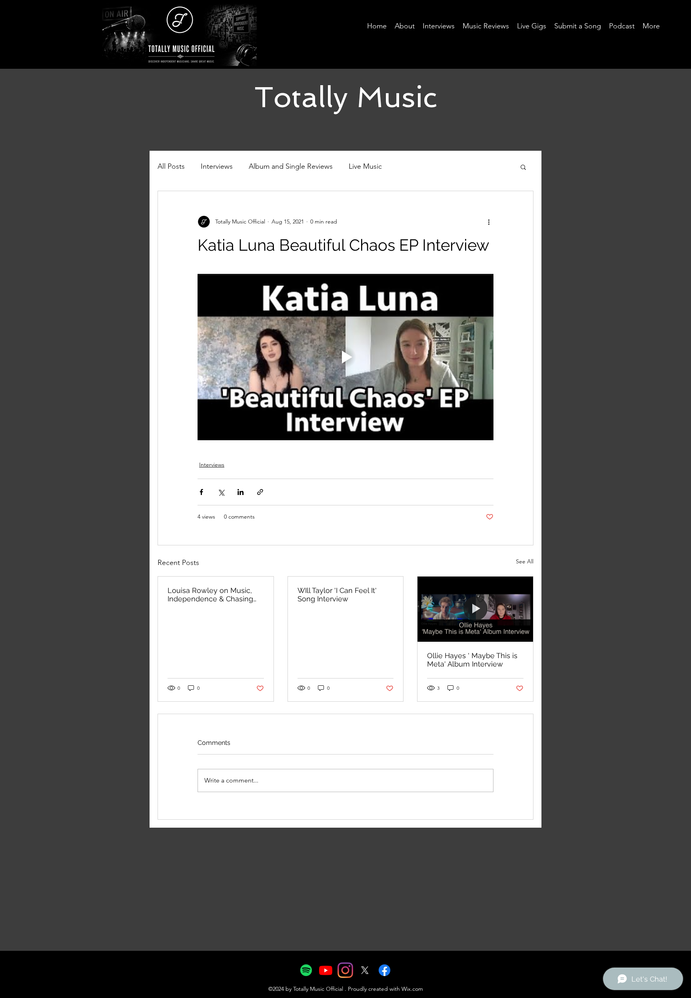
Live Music (365, 166)
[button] (523, 167)
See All (524, 561)
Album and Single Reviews (291, 166)
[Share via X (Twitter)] (221, 492)
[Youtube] (326, 970)
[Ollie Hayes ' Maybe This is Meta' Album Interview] (475, 609)
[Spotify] (306, 970)
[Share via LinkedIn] (240, 492)
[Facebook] (384, 970)
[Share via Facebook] (201, 492)
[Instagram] (345, 970)
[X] (365, 970)
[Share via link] (260, 492)
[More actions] (488, 221)
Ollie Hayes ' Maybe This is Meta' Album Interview (472, 659)
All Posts (171, 166)
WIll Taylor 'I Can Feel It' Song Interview (337, 594)
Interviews (217, 166)
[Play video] (345, 357)
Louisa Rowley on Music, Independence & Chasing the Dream (210, 594)
